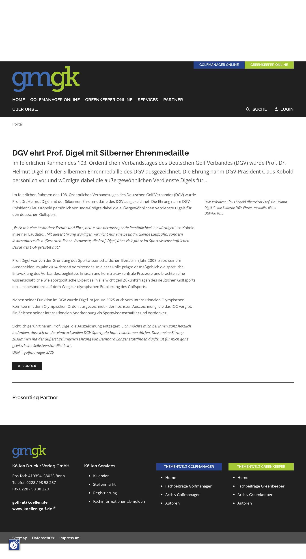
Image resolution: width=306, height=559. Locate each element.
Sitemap (19, 538)
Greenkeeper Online (108, 100)
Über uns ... (25, 109)
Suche (256, 109)
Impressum (69, 538)
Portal (17, 124)
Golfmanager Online (55, 100)
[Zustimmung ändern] (14, 544)
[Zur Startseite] (46, 79)
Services (148, 100)
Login (284, 109)
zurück (29, 366)
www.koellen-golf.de (32, 508)
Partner (173, 100)
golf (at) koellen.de (29, 502)
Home (18, 100)
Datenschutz (43, 538)
